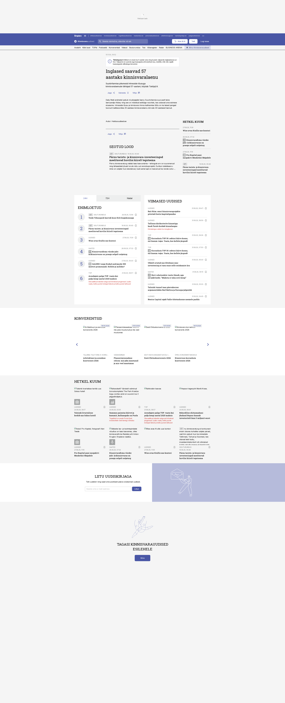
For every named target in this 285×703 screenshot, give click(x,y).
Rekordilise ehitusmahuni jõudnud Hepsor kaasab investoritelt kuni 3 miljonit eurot (194, 415)
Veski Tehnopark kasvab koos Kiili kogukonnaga (111, 218)
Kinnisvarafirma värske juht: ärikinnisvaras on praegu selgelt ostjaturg (196, 143)
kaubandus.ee (138, 36)
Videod (124, 47)
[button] (108, 489)
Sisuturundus (134, 47)
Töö (143, 47)
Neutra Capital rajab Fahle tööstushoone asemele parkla (174, 299)
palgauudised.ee (194, 36)
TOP (90, 273)
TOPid (94, 47)
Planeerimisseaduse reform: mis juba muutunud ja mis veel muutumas (126, 361)
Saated (92, 248)
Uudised (92, 238)
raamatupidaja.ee (180, 36)
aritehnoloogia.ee (167, 36)
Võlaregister (152, 47)
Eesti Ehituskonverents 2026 (157, 358)
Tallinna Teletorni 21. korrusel (96, 355)
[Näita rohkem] (203, 35)
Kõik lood (86, 47)
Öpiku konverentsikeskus (186, 355)
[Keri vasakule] (77, 344)
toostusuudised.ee (110, 36)
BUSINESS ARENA (174, 47)
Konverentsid (114, 47)
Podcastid (103, 47)
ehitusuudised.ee (96, 36)
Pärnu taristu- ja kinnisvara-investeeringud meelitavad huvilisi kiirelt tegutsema (136, 158)
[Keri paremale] (208, 344)
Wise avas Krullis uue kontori (196, 130)
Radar (161, 47)
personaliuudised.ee (152, 36)
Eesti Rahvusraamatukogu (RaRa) (158, 355)
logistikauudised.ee (125, 36)
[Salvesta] (135, 214)
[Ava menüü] (85, 35)
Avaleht (77, 47)
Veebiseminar (119, 355)
